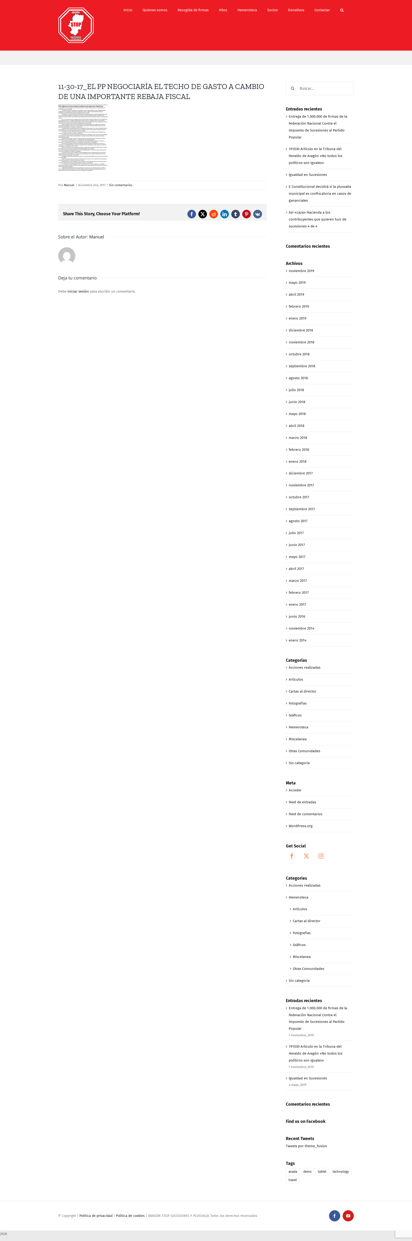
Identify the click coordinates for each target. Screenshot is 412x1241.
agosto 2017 (298, 521)
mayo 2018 (297, 414)
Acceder (295, 790)
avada (292, 1172)
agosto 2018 (298, 378)
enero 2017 (297, 604)
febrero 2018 (299, 449)
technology (341, 1172)
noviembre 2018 (301, 342)
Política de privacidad (96, 1216)
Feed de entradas (302, 802)
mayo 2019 (297, 282)
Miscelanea (298, 739)
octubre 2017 (299, 497)
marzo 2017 (298, 580)
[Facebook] (292, 856)
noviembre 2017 (301, 485)
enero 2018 (297, 461)
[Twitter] (306, 856)
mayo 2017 (297, 557)
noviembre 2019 (301, 271)
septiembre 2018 (302, 366)
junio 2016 (297, 616)
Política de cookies (130, 1216)
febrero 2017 (299, 592)
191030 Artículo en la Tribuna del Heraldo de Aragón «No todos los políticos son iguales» (315, 156)
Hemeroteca (298, 727)
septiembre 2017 (302, 509)
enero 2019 (297, 318)
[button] (342, 10)
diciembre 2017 (301, 473)
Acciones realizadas (304, 667)
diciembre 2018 (301, 330)
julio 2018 (296, 390)
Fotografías (298, 703)
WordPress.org (301, 826)
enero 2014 (297, 640)
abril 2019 (296, 294)
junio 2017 (297, 545)
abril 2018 (296, 426)
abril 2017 (296, 569)
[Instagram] (321, 856)
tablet (322, 1172)
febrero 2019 (299, 306)
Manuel (69, 185)
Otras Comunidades (304, 751)
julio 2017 (296, 533)
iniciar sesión (78, 291)
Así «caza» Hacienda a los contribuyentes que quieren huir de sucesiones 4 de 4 (317, 219)
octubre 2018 (299, 354)
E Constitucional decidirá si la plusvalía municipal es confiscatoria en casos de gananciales (320, 193)
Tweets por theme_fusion (306, 1146)
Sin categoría (299, 763)
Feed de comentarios (305, 814)
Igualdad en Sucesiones (308, 175)
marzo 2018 (298, 438)
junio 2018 (297, 402)
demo (307, 1172)
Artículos (296, 679)
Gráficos (295, 715)
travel (292, 1180)
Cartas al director (302, 691)
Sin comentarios (120, 185)
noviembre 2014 (301, 628)
